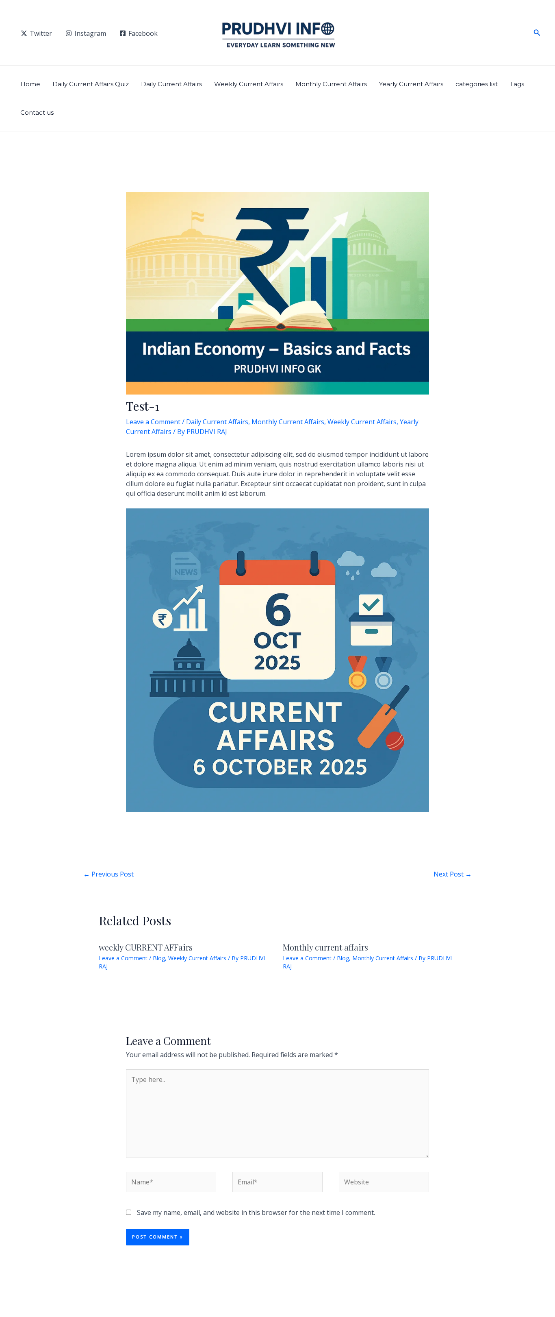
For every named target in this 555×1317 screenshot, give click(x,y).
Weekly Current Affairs (248, 84)
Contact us (37, 112)
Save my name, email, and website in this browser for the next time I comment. (256, 1212)
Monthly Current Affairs (331, 84)
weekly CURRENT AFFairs (146, 947)
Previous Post (108, 874)
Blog (159, 958)
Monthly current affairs (325, 947)
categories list (476, 84)
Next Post (453, 874)
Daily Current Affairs (171, 84)
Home (30, 84)
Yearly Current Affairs (411, 84)
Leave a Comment (153, 421)
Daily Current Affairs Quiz (90, 84)
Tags (517, 84)
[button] (537, 33)
